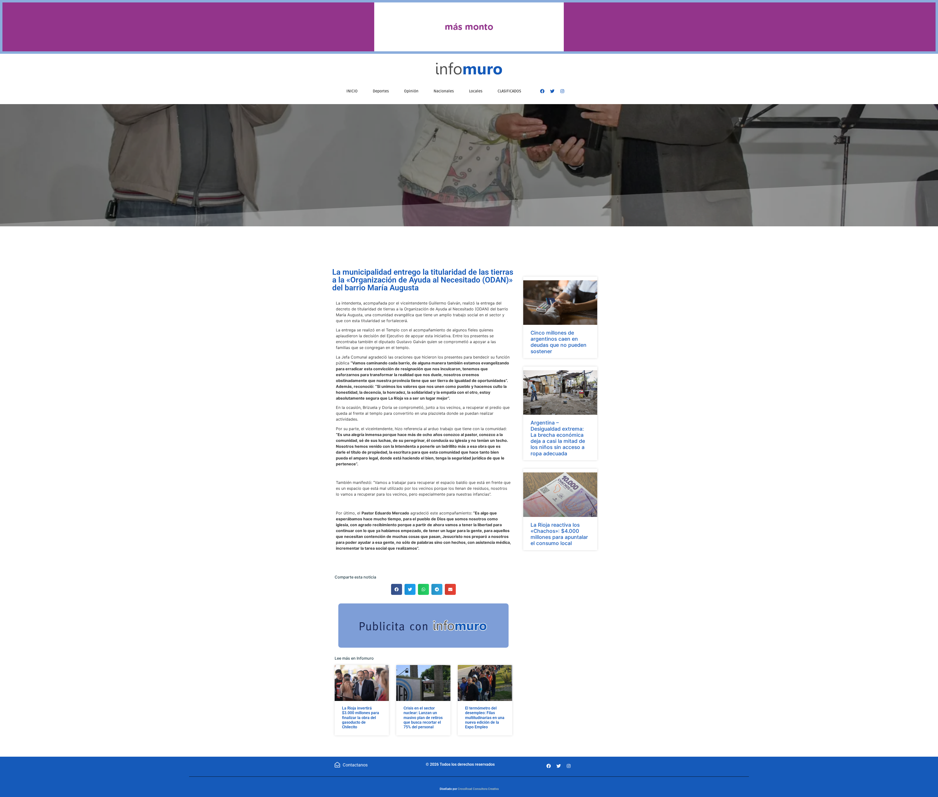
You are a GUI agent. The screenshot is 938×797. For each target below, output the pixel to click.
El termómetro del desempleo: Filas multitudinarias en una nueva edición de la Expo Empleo (484, 717)
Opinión (411, 91)
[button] (396, 589)
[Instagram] (562, 91)
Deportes (381, 91)
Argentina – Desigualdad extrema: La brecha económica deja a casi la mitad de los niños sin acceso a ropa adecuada (558, 438)
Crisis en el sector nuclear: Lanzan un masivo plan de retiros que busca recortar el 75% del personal (423, 717)
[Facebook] (542, 91)
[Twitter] (552, 91)
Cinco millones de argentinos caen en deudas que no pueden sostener (558, 342)
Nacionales (444, 91)
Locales (475, 91)
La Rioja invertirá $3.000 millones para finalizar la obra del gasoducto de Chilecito (360, 717)
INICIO (352, 91)
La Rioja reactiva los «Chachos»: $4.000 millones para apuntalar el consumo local (559, 534)
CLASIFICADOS (509, 91)
